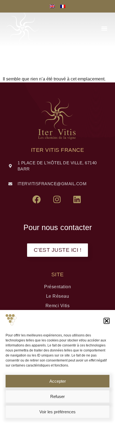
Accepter (57, 381)
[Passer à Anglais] (52, 6)
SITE (57, 274)
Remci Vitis (57, 305)
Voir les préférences (57, 411)
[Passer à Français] (63, 6)
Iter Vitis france (57, 150)
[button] (106, 321)
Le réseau (57, 296)
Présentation (57, 286)
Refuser (57, 396)
